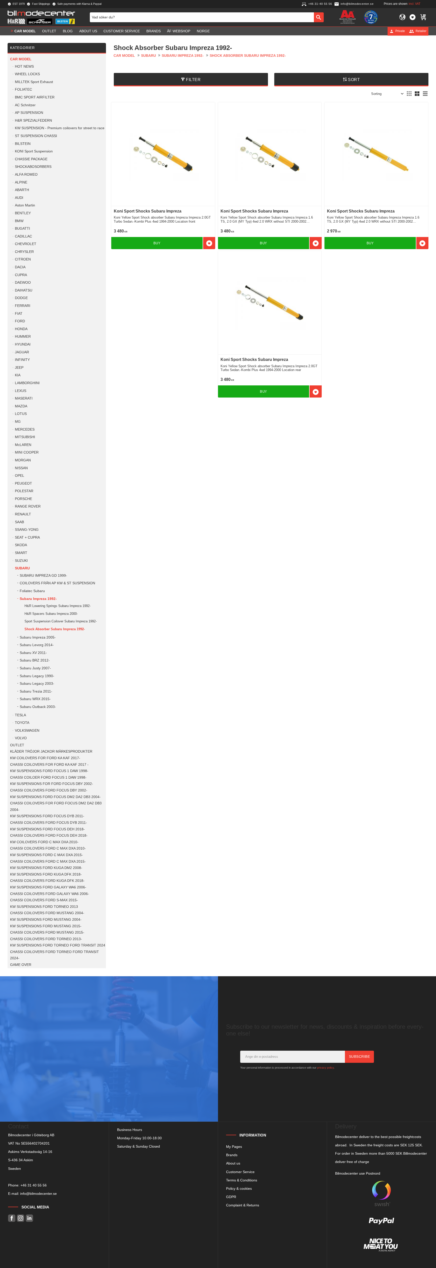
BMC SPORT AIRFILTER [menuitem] (34, 97)
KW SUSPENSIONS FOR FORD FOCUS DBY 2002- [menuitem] (51, 784)
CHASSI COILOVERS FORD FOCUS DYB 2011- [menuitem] (48, 823)
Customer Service (240, 1172)
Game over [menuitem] (20, 965)
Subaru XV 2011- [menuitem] (33, 653)
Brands (231, 1155)
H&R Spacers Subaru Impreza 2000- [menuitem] (51, 614)
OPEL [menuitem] (19, 476)
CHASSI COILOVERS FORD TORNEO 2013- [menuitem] (46, 939)
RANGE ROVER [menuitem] (28, 506)
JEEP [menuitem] (19, 367)
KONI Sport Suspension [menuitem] (34, 151)
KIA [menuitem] (17, 375)
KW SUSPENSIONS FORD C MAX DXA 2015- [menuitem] (46, 855)
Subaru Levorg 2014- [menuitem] (37, 645)
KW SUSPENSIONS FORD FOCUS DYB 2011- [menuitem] (47, 816)
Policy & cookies (239, 1188)
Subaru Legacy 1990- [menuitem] (37, 676)
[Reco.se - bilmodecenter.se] (370, 17)
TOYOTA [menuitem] (22, 723)
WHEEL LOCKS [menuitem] (27, 74)
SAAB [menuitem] (19, 522)
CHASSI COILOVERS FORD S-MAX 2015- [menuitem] (44, 900)
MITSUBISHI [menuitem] (25, 437)
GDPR (231, 1197)
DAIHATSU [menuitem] (23, 290)
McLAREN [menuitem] (23, 445)
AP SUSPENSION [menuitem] (29, 113)
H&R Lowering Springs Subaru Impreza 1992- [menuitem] (57, 606)
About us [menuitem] (88, 31)
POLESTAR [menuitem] (24, 491)
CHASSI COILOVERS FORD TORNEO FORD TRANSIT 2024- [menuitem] (54, 955)
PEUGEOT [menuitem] (23, 483)
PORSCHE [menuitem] (23, 499)
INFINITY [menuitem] (22, 360)
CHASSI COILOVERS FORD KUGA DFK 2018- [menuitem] (47, 881)
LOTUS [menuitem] (21, 414)
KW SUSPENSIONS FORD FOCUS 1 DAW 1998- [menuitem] (49, 771)
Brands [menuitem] (153, 31)
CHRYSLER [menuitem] (24, 252)
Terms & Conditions (241, 1180)
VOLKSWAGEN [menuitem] (27, 730)
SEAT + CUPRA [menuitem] (27, 537)
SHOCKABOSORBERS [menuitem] (33, 167)
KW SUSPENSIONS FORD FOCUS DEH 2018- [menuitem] (47, 829)
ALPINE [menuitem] (21, 182)
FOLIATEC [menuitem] (23, 89)
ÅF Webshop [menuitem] (178, 31)
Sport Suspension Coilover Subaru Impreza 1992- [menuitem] (60, 621)
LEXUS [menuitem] (20, 391)
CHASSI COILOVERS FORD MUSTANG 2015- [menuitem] (47, 932)
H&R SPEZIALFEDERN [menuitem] (33, 120)
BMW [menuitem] (19, 221)
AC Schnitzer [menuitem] (25, 105)
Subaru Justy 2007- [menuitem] (35, 668)
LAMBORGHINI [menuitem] (27, 383)
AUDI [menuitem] (19, 198)
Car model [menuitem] (25, 31)
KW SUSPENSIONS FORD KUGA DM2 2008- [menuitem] (46, 868)
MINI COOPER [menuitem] (27, 452)
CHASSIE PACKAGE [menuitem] (31, 159)
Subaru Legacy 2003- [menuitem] (37, 683)
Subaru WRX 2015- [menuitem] (35, 699)
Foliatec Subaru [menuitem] (32, 591)
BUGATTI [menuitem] (22, 228)
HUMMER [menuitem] (23, 336)
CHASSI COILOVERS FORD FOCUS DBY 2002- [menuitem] (48, 790)
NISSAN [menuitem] (21, 468)
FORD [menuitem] (20, 321)
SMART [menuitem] (21, 553)
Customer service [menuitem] (121, 31)
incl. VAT (414, 4)
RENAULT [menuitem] (23, 514)
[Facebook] (11, 1218)
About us (233, 1163)
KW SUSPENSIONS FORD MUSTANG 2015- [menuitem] (45, 926)
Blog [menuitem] (68, 31)
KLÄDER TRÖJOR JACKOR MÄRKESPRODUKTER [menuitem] (51, 751)
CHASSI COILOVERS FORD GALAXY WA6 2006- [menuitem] (49, 894)
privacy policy (325, 1067)
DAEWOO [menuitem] (23, 282)
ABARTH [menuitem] (22, 190)
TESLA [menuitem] (20, 715)
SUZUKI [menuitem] (21, 561)
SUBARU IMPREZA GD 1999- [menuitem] (43, 575)
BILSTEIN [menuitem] (23, 144)
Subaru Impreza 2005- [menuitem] (38, 637)
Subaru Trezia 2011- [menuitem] (36, 691)
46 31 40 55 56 (34, 1185)
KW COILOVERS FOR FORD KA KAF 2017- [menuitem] (45, 758)
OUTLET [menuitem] (49, 31)
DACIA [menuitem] (20, 267)
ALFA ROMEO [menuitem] (26, 174)
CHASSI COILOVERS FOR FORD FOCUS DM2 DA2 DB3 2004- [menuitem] (56, 806)
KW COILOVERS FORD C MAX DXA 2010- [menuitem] (44, 842)
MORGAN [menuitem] (23, 460)
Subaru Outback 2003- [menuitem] (38, 707)
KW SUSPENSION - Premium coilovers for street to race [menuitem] (59, 128)
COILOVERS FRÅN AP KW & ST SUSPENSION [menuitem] (57, 583)
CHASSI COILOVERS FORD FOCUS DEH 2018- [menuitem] (49, 835)
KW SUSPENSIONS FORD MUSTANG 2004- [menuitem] (45, 919)
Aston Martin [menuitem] (25, 205)
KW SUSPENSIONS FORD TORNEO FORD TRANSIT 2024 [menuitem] (57, 945)
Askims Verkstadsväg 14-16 (30, 1152)
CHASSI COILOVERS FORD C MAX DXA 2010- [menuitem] (48, 848)
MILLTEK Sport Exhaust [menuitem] (34, 82)
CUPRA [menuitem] (21, 275)
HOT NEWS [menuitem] (24, 66)
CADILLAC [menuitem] (23, 236)
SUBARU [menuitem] (22, 568)
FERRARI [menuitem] (22, 306)
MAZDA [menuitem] (21, 406)
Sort (354, 79)
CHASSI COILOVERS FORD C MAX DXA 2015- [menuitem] (48, 861)
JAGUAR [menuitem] (22, 352)
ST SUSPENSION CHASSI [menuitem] (36, 136)
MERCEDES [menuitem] (25, 429)
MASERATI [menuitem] (24, 398)
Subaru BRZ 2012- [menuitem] (35, 660)
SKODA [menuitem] (21, 545)
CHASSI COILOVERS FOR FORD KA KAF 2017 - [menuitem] (49, 765)
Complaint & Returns (242, 1205)
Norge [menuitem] (203, 31)
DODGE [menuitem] (21, 298)
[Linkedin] (29, 1218)
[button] (412, 17)
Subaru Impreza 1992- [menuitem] (38, 599)
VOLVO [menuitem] (21, 738)
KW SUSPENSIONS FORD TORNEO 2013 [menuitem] (44, 907)
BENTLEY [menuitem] (23, 213)
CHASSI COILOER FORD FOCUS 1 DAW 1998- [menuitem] (48, 777)
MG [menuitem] (18, 422)
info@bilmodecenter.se (38, 1194)
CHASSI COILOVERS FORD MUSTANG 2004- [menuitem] (47, 913)
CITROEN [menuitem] (23, 259)
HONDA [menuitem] (21, 329)
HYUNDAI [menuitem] (23, 344)
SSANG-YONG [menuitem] (27, 530)
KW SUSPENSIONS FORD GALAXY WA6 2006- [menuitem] (48, 887)
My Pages (234, 1147)
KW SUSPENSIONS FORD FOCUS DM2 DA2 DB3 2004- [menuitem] (55, 797)
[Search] (319, 17)
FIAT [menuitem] (18, 313)
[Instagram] (20, 1218)
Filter (193, 79)
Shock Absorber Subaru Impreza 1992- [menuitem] (54, 629)
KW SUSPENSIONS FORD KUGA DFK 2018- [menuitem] (46, 874)
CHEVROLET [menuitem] (25, 244)
